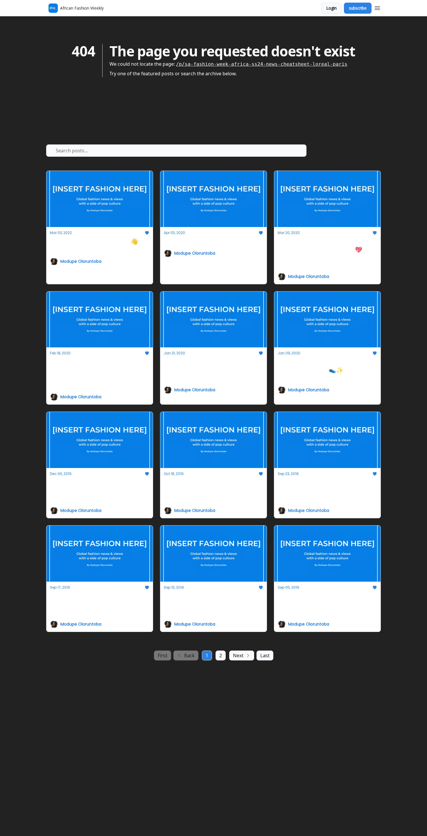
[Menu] (377, 7)
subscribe (358, 8)
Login (331, 8)
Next (238, 655)
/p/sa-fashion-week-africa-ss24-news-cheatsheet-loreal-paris (261, 64)
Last (265, 655)
